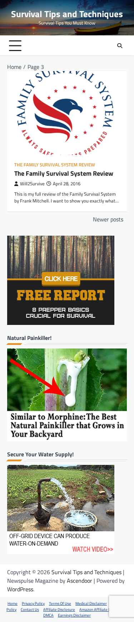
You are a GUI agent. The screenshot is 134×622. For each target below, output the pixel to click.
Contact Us (30, 609)
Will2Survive (32, 183)
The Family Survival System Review (54, 164)
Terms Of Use (60, 603)
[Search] (119, 45)
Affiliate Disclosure (59, 609)
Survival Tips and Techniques (67, 14)
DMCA (48, 615)
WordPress (20, 589)
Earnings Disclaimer (74, 615)
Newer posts (108, 219)
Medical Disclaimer (91, 603)
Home (13, 603)
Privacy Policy (33, 603)
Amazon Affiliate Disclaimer (102, 609)
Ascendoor (79, 580)
